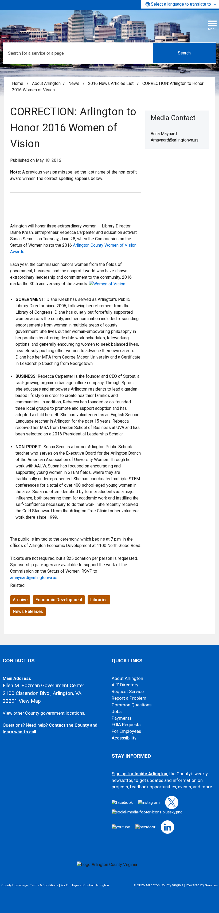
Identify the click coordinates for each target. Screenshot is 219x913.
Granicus (211, 885)
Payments (121, 718)
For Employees (126, 731)
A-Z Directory (125, 684)
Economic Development (59, 599)
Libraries (99, 599)
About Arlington (46, 83)
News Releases (28, 611)
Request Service (128, 691)
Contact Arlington (96, 885)
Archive (20, 599)
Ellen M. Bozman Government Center (43, 685)
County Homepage (14, 885)
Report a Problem (129, 698)
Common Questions (131, 704)
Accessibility (124, 738)
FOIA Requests (126, 724)
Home (17, 83)
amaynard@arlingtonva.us (33, 577)
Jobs (117, 711)
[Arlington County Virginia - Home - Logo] (44, 22)
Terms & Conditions (44, 885)
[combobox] (180, 4)
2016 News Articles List (111, 83)
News (74, 83)
